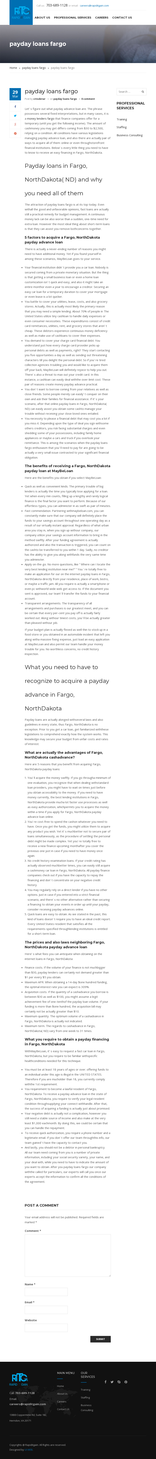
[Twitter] (15, 115)
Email (29, 1302)
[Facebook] (15, 106)
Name (30, 1284)
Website (31, 1320)
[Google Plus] (15, 124)
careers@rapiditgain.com (94, 5)
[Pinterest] (15, 133)
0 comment (88, 99)
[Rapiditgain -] (21, 12)
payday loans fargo (65, 99)
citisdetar (39, 99)
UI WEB (29, 1449)
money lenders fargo (40, 118)
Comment (33, 1231)
